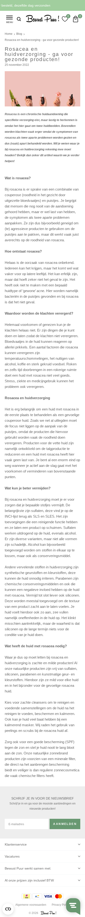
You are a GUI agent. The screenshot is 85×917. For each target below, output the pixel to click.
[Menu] (9, 18)
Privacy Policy (61, 904)
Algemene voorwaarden (30, 904)
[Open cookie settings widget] (8, 909)
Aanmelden (65, 824)
